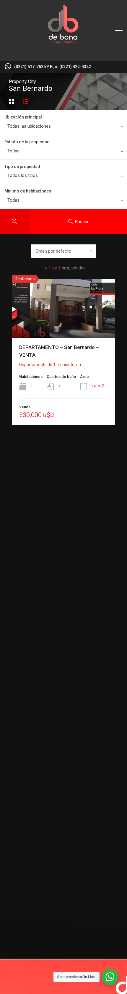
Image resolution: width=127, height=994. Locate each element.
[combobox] (63, 128)
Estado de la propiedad (27, 141)
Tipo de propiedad (22, 166)
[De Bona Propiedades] (63, 53)
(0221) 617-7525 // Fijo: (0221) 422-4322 (52, 66)
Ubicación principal (23, 117)
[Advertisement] (63, 526)
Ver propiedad (64, 326)
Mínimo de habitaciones (27, 191)
